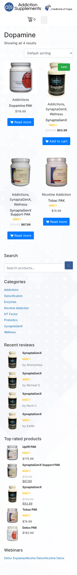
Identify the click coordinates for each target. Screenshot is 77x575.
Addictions (11, 289)
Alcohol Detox (35, 558)
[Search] (69, 265)
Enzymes (10, 302)
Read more (22, 122)
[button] (44, 20)
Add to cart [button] (58, 141)
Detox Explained (15, 558)
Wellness (10, 332)
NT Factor (11, 314)
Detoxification (13, 296)
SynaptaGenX (13, 326)
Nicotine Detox (54, 558)
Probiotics (10, 320)
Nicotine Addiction (16, 308)
